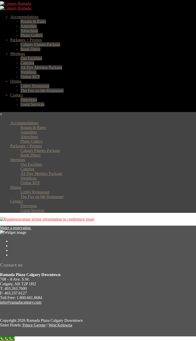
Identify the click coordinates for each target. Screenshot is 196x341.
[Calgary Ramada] (15, 3)
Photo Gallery (31, 35)
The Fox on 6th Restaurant (42, 90)
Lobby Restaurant (34, 86)
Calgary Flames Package (40, 44)
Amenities (28, 26)
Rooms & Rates (33, 21)
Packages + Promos (26, 40)
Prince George (34, 325)
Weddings (28, 72)
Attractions (29, 30)
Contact (16, 95)
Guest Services (32, 104)
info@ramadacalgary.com (20, 302)
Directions (28, 99)
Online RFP (30, 76)
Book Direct (30, 49)
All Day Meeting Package (41, 67)
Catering (27, 63)
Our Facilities (31, 58)
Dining (15, 81)
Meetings (17, 53)
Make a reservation (16, 228)
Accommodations (24, 17)
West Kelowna (60, 325)
